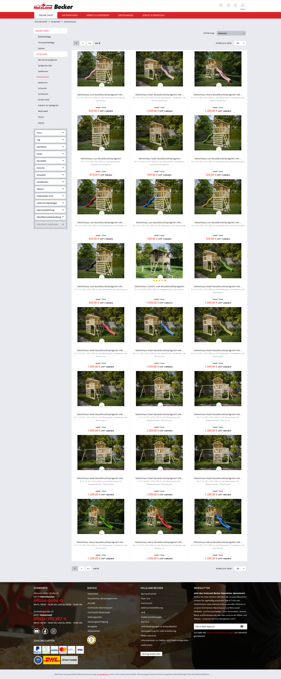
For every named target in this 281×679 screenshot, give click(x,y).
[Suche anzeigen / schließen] (221, 5)
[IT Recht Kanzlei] (93, 640)
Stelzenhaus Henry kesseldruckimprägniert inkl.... (218, 97)
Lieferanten (146, 645)
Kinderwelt (42, 54)
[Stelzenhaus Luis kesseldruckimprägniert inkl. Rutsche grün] (218, 132)
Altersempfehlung (45, 210)
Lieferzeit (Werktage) (47, 203)
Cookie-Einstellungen (151, 617)
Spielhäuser (43, 71)
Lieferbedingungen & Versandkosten (159, 626)
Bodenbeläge (44, 36)
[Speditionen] (69, 660)
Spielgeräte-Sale (45, 65)
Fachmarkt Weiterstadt (99, 612)
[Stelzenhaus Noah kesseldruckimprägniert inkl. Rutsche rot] (101, 324)
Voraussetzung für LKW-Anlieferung (158, 631)
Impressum (146, 603)
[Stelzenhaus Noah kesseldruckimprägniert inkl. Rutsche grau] (101, 388)
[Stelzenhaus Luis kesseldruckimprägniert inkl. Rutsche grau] (101, 260)
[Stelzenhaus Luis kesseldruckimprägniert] (101, 132)
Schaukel (41, 175)
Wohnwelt (43, 111)
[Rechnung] (46, 650)
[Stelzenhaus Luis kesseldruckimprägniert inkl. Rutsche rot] (101, 196)
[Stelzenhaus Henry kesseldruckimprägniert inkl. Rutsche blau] (218, 516)
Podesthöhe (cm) (45, 196)
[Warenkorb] (243, 5)
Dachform (41, 146)
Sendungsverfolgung (98, 621)
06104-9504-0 (48, 600)
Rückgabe (92, 626)
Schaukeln (42, 88)
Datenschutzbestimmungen (220, 632)
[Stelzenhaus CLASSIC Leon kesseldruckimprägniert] (159, 260)
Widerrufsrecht (148, 635)
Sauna (41, 122)
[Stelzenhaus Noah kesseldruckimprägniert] (159, 132)
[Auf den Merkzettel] (101, 86)
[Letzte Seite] (90, 43)
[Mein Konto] (236, 5)
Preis (39, 132)
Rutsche (41, 167)
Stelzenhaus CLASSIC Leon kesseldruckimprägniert (159, 288)
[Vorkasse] (54, 650)
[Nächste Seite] (83, 43)
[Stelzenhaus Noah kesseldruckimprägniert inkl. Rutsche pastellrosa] (159, 68)
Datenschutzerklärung (152, 607)
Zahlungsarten (95, 617)
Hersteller (41, 160)
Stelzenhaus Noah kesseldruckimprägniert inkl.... (159, 97)
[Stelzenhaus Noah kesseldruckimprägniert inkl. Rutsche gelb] (218, 324)
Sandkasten (42, 182)
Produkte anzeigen (47, 224)
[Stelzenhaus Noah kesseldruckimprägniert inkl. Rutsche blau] (159, 324)
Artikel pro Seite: (224, 43)
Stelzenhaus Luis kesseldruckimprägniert (101, 161)
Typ (38, 139)
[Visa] (80, 650)
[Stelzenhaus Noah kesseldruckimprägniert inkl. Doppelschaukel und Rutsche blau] (101, 452)
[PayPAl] (37, 650)
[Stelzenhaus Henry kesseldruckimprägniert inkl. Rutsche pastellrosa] (218, 68)
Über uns (145, 598)
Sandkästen (43, 94)
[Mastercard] (63, 650)
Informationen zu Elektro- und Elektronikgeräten (165, 640)
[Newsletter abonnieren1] (242, 626)
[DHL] (51, 660)
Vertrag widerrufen (151, 654)
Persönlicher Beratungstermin (102, 598)
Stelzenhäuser (43, 76)
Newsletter (93, 593)
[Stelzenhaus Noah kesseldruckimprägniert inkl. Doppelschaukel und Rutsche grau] (218, 452)
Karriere (145, 621)
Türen (41, 117)
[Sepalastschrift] (71, 650)
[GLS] (38, 660)
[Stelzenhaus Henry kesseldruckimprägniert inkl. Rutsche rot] (159, 516)
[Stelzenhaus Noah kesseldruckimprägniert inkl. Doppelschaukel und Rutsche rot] (218, 388)
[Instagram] (54, 631)
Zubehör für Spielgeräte (48, 105)
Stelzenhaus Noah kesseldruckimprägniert (159, 161)
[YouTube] (37, 631)
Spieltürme (43, 82)
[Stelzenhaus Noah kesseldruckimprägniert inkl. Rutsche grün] (218, 260)
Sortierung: (209, 33)
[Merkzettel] (229, 5)
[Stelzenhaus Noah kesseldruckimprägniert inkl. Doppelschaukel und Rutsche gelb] (159, 452)
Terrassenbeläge (46, 42)
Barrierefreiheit (148, 593)
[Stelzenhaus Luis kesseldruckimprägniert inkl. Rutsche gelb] (218, 196)
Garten (41, 48)
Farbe (39, 153)
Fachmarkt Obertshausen (100, 607)
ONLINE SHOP (42, 30)
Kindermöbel (43, 99)
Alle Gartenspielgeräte (47, 60)
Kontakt (91, 603)
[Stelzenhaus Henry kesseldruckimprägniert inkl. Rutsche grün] (101, 516)
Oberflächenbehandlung (49, 217)
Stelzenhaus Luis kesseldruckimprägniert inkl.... (100, 97)
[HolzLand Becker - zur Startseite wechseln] (53, 6)
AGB (143, 612)
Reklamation (94, 631)
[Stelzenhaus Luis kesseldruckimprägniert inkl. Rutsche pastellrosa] (101, 68)
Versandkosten (103, 674)
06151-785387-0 (50, 618)
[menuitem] (221, 5)
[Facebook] (46, 631)
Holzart (40, 189)
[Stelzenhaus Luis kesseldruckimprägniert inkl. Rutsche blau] (159, 196)
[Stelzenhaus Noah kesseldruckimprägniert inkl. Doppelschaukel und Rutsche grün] (159, 388)
